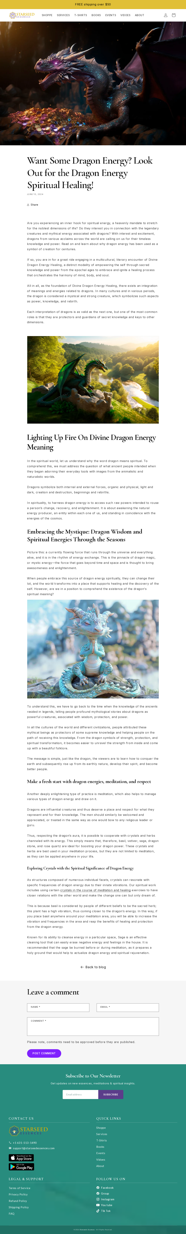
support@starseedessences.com (34, 1148)
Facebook (107, 1187)
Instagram (107, 1199)
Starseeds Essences (87, 1230)
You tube (106, 1205)
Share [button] (34, 204)
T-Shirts (101, 1140)
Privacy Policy (18, 1194)
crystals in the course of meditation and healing (95, 890)
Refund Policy (18, 1200)
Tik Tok (105, 1210)
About (100, 1166)
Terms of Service (20, 1188)
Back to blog (95, 967)
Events (100, 1153)
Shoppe (101, 1127)
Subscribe (110, 1094)
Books (100, 1146)
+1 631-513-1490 (25, 1142)
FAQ (12, 1213)
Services (101, 1134)
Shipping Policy (19, 1207)
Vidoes (100, 1159)
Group (105, 1193)
